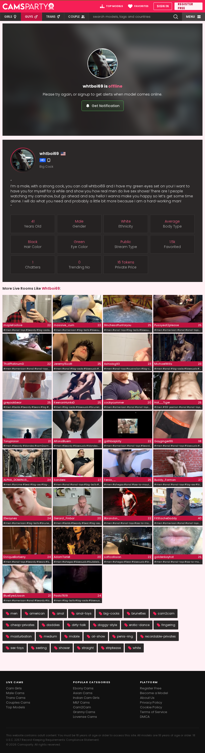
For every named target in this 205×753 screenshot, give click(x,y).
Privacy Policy (151, 702)
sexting (41, 648)
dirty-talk (79, 625)
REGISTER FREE (185, 6)
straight (88, 648)
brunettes (139, 613)
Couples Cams (18, 702)
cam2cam (166, 613)
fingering (168, 625)
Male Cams (15, 693)
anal (60, 613)
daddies (53, 625)
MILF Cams (81, 702)
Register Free (151, 688)
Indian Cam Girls (86, 697)
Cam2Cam (82, 707)
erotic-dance (139, 625)
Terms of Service (153, 712)
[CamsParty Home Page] (28, 6)
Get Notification (106, 105)
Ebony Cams (83, 688)
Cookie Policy (151, 707)
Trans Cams (16, 697)
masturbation (21, 636)
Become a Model (154, 693)
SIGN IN (163, 6)
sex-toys (17, 648)
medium (50, 636)
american (37, 613)
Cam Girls (14, 688)
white (137, 648)
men (14, 613)
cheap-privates (22, 625)
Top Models (15, 707)
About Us (147, 697)
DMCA (145, 716)
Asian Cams (82, 693)
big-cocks (112, 613)
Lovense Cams (85, 716)
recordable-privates (160, 636)
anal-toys (84, 613)
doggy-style (107, 625)
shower (64, 648)
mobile (74, 636)
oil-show (98, 636)
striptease (113, 648)
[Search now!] (176, 16)
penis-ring (125, 636)
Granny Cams (84, 712)
